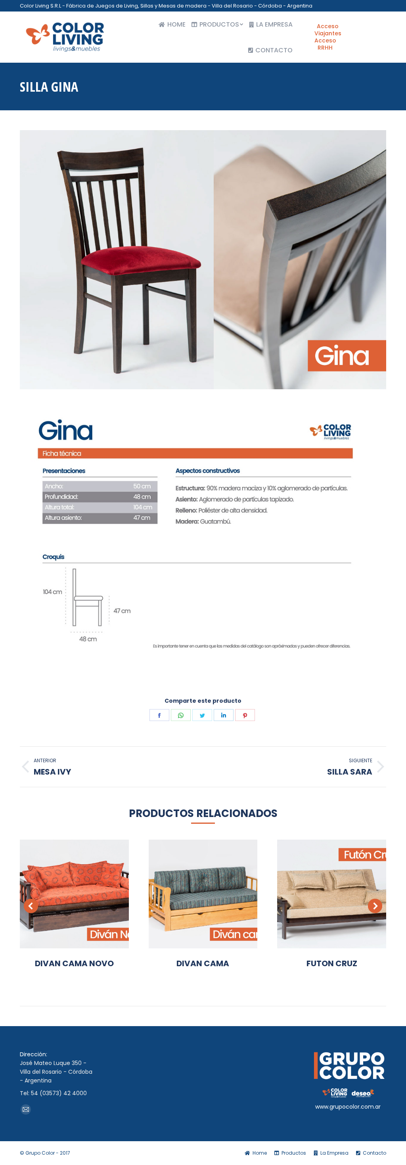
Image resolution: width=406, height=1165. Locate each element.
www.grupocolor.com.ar (348, 1107)
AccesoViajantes (327, 30)
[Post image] (74, 894)
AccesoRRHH (325, 44)
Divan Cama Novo (74, 963)
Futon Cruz (331, 963)
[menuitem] (172, 24)
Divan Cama (202, 963)
